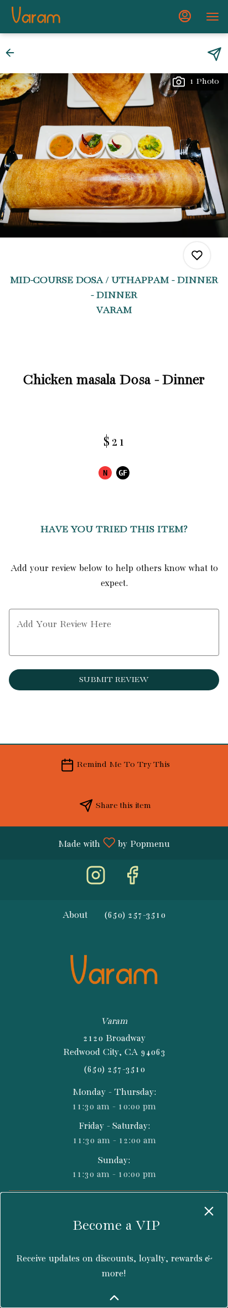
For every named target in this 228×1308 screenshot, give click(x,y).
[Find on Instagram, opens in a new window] (96, 880)
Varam (114, 973)
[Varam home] (58, 17)
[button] (13, 52)
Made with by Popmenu (89, 843)
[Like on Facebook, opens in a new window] (132, 880)
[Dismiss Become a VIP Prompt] (209, 1211)
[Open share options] (214, 54)
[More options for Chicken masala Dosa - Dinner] (197, 255)
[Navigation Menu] (212, 16)
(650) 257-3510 (114, 1069)
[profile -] (184, 16)
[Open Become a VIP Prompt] (114, 1297)
